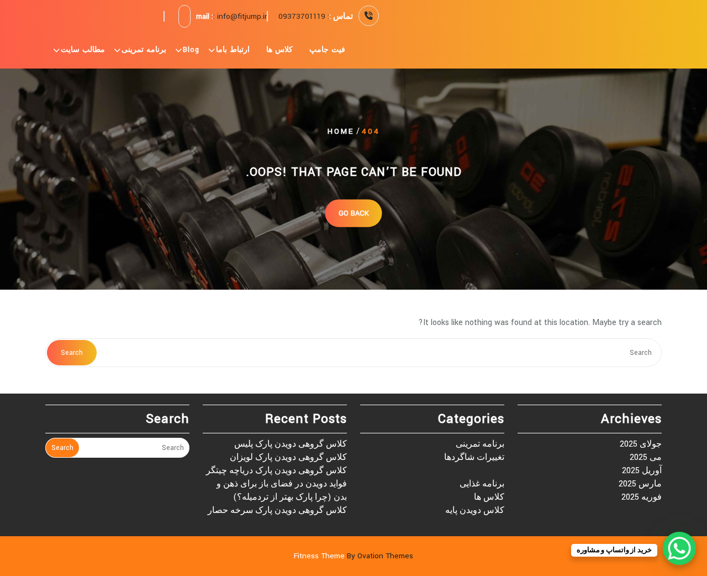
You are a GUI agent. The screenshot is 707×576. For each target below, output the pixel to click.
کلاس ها (279, 50)
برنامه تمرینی (144, 50)
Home (341, 131)
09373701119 (301, 16)
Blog (191, 50)
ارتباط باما (233, 50)
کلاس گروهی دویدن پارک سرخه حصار (277, 510)
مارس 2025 (640, 484)
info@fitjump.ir (242, 16)
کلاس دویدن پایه (474, 510)
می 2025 (646, 457)
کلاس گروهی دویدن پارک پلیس (290, 444)
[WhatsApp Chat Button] (679, 548)
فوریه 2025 (641, 497)
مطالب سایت (83, 50)
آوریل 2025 (642, 470)
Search (72, 353)
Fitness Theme (353, 556)
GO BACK (354, 213)
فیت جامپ (327, 50)
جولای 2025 (641, 444)
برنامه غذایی (482, 484)
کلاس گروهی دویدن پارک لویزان (288, 457)
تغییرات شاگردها (474, 457)
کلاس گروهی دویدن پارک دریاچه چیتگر (276, 470)
